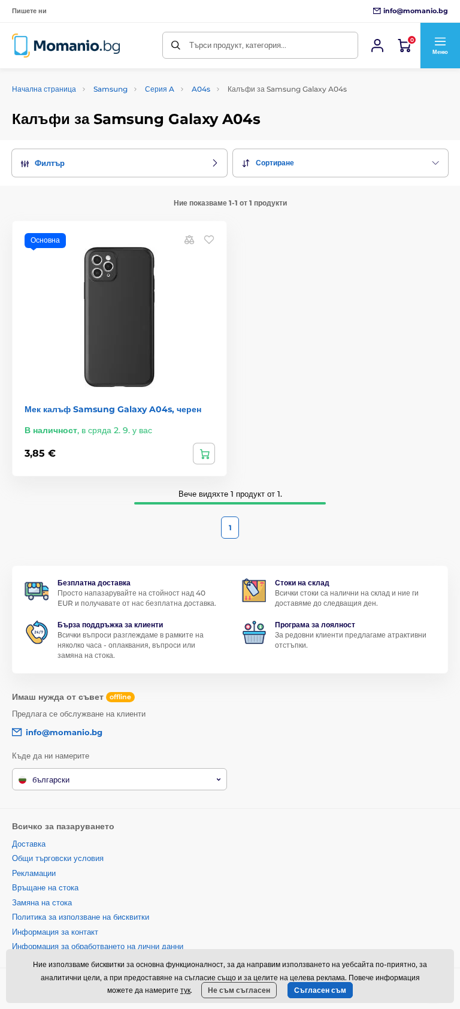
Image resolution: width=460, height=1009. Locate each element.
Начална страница (44, 88)
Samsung (110, 88)
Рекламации (34, 873)
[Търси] (175, 45)
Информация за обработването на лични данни (97, 946)
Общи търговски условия (58, 858)
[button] (440, 45)
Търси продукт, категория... (237, 45)
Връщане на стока (45, 887)
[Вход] (377, 45)
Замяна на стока (42, 902)
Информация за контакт (55, 932)
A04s (201, 88)
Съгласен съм (320, 990)
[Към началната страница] (66, 46)
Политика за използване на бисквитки (80, 917)
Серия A (159, 88)
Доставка (29, 843)
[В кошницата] (203, 453)
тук (185, 990)
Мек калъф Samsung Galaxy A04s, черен (113, 409)
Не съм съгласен (239, 990)
